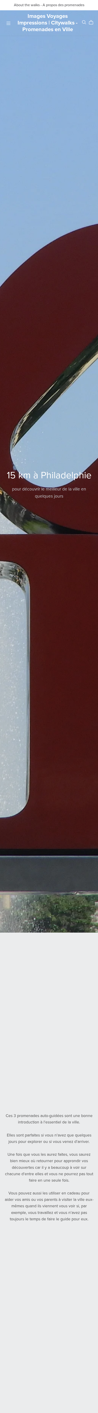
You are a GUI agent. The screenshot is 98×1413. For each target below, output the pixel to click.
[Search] (84, 22)
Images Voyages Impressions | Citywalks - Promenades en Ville (47, 23)
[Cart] (92, 22)
